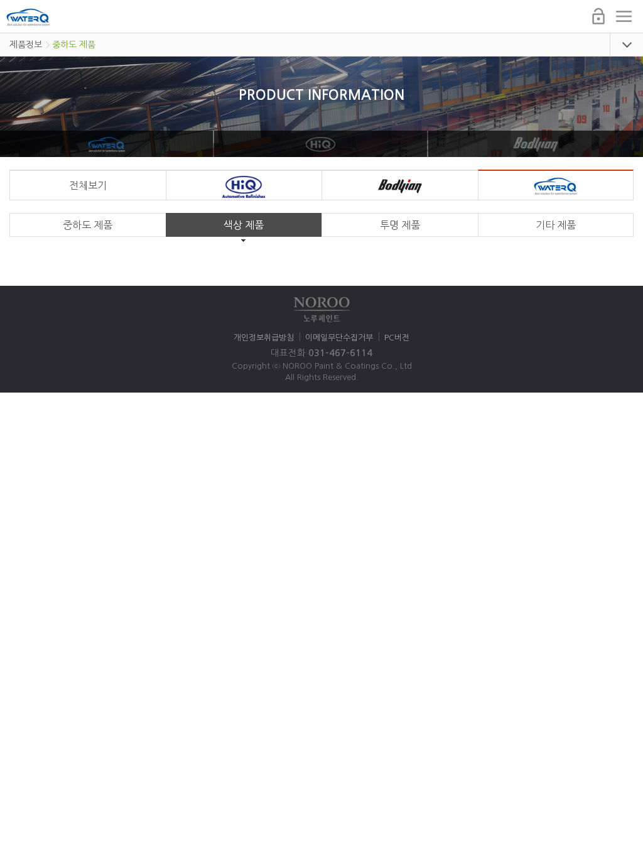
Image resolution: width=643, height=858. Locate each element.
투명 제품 (400, 225)
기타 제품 (556, 225)
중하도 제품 (73, 44)
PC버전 (396, 338)
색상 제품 (244, 225)
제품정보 (25, 44)
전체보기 (88, 185)
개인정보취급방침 (264, 338)
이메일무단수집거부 (339, 338)
